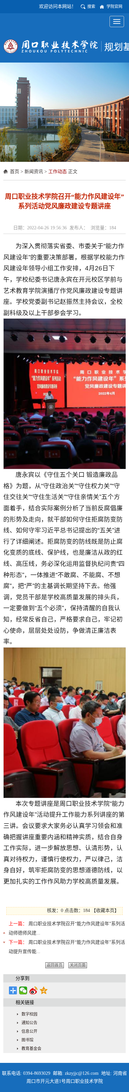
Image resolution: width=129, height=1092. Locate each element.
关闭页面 (78, 965)
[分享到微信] (23, 990)
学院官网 (114, 6)
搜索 (91, 6)
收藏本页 (105, 910)
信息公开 (29, 1031)
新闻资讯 (33, 171)
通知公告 (29, 1023)
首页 (14, 171)
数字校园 (29, 1014)
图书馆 (27, 1040)
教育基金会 (31, 1048)
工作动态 (57, 171)
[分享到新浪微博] (33, 990)
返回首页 (55, 965)
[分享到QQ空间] (44, 990)
